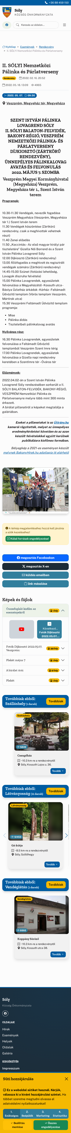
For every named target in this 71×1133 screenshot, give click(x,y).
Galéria (7, 1053)
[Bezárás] (66, 1079)
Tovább (56, 770)
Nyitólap (10, 46)
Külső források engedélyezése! (29, 538)
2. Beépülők (27, 1113)
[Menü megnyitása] (64, 25)
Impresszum (11, 1068)
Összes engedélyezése (50, 1125)
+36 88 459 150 (59, 2)
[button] (21, 629)
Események (27, 46)
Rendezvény (46, 46)
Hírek (6, 1029)
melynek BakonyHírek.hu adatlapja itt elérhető (36, 452)
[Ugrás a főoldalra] (7, 12)
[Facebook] (6, 25)
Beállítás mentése (18, 1125)
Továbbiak (56, 701)
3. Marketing (43, 1113)
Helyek (7, 1041)
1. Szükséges (11, 1113)
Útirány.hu (61, 422)
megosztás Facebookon (37, 558)
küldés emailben (37, 575)
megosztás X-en (37, 566)
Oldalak (7, 1047)
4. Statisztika (60, 1113)
